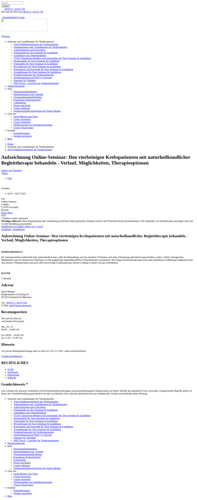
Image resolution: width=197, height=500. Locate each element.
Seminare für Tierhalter (25, 80)
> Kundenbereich (9, 17)
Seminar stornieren (23, 136)
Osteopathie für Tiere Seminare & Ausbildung (36, 63)
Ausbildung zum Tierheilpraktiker (30, 55)
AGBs (10, 369)
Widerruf (11, 377)
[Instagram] (5, 14)
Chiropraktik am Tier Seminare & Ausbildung (36, 52)
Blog (9, 139)
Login (22, 17)
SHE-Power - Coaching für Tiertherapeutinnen (36, 83)
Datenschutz (13, 375)
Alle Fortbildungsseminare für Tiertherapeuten (36, 44)
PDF (9, 178)
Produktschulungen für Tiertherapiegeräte (34, 75)
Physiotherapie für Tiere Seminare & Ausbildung (37, 66)
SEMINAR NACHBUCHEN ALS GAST (22, 226)
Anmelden (6, 229)
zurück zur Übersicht (11, 170)
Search (5, 6)
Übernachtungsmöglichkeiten (28, 97)
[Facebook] (2, 14)
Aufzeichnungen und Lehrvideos (30, 50)
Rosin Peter (6, 212)
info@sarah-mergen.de (20, 305)
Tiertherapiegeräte (16, 86)
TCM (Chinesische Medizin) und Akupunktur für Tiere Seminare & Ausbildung (52, 58)
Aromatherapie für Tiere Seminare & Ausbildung (37, 72)
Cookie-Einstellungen (11, 356)
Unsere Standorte (22, 122)
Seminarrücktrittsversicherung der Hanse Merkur (37, 111)
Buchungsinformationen (25, 91)
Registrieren (19, 229)
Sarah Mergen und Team (26, 116)
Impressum (12, 372)
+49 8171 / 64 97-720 (14, 9)
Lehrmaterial (20, 102)
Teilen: (4, 173)
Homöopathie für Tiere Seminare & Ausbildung (37, 61)
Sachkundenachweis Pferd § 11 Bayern (33, 77)
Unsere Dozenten (22, 119)
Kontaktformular (22, 133)
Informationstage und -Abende (28, 94)
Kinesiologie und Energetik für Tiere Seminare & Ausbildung (43, 69)
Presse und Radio (22, 105)
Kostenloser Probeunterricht (27, 100)
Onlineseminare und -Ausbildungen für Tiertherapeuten (40, 47)
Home (10, 144)
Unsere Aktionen (22, 108)
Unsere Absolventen (23, 127)
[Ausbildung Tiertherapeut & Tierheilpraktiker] (5, 36)
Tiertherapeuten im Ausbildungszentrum (33, 125)
